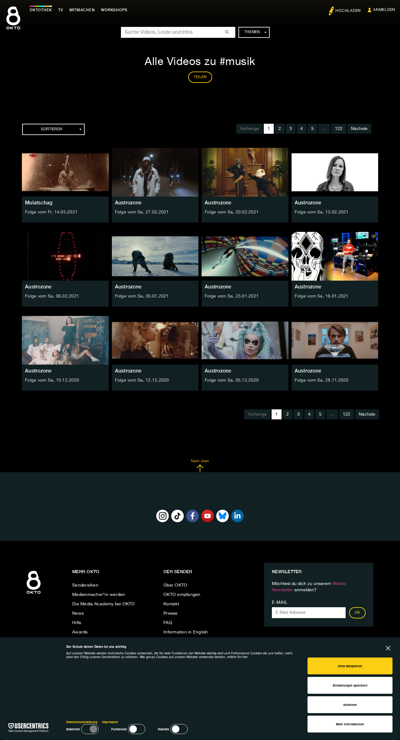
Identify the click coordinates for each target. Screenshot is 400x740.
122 (338, 129)
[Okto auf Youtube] (207, 516)
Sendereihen (85, 585)
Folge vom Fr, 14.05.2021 (51, 212)
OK (357, 613)
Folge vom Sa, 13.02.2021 (322, 212)
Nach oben (200, 461)
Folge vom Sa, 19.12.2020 (52, 380)
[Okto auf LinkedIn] (237, 516)
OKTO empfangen (182, 594)
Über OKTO (175, 585)
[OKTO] (13, 23)
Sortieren (51, 129)
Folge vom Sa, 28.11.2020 (322, 380)
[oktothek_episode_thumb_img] (65, 172)
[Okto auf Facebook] (192, 516)
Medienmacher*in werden (98, 594)
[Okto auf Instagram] (162, 516)
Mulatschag (38, 203)
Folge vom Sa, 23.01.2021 (232, 296)
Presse (170, 613)
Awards (80, 632)
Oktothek (41, 10)
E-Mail (280, 602)
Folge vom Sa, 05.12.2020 (232, 380)
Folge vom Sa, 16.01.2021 (322, 296)
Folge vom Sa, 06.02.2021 (52, 296)
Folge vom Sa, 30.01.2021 (142, 296)
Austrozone (128, 203)
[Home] (34, 594)
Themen (252, 32)
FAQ (167, 623)
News (78, 613)
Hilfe (76, 623)
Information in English (185, 632)
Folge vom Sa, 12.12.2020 (142, 380)
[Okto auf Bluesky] (222, 516)
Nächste (359, 129)
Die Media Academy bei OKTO (103, 604)
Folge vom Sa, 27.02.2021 (142, 212)
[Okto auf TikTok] (177, 516)
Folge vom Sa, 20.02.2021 (232, 212)
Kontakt (171, 604)
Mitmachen (82, 10)
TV (60, 10)
